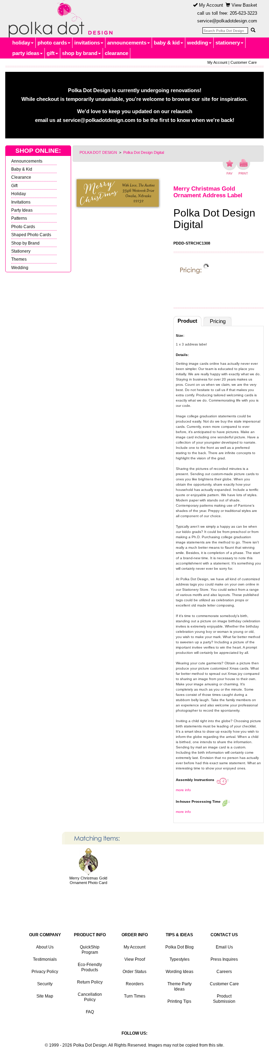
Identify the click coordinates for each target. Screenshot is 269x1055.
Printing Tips (179, 1001)
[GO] (252, 30)
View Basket (243, 5)
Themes (19, 259)
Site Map (44, 996)
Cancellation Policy (90, 997)
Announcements (26, 161)
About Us (45, 947)
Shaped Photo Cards (31, 234)
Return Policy (90, 982)
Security (45, 983)
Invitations (20, 202)
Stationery (20, 251)
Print (243, 167)
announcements (126, 43)
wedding (197, 43)
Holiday (18, 193)
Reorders (135, 983)
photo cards (52, 43)
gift (51, 53)
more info (183, 790)
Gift (14, 185)
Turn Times (134, 996)
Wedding (19, 267)
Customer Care (243, 62)
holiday (21, 43)
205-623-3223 (243, 13)
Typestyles (179, 959)
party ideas (25, 53)
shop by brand (79, 53)
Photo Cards (23, 226)
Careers (224, 971)
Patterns (19, 218)
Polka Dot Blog (179, 947)
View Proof (134, 959)
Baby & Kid (21, 169)
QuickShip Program (89, 950)
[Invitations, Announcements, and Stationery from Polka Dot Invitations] (58, 18)
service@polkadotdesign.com (227, 20)
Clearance (21, 177)
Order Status (134, 971)
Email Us (224, 947)
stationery (227, 43)
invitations (87, 43)
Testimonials (45, 959)
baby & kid (167, 43)
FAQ (90, 1011)
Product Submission (224, 999)
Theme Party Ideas (179, 986)
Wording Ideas (179, 971)
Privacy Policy (45, 971)
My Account (210, 5)
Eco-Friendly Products (90, 967)
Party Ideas (22, 210)
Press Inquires (224, 959)
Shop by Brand (25, 243)
